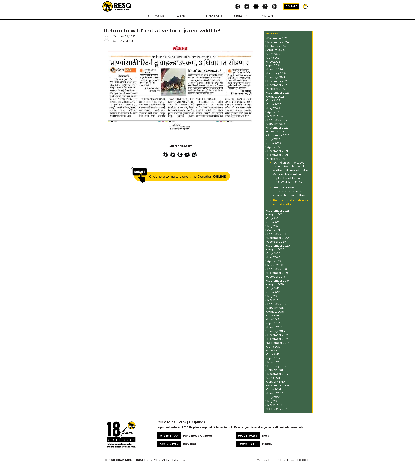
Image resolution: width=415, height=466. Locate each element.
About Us (184, 16)
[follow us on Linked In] (256, 6)
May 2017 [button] (273, 350)
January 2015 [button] (275, 370)
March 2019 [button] (274, 300)
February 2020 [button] (277, 268)
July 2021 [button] (273, 218)
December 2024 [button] (278, 38)
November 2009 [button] (278, 385)
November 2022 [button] (278, 127)
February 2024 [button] (277, 73)
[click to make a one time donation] (180, 174)
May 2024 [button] (273, 61)
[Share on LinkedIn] (187, 154)
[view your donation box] (305, 6)
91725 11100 (169, 435)
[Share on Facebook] (165, 154)
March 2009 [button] (275, 393)
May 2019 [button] (273, 296)
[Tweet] (172, 154)
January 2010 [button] (276, 381)
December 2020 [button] (278, 237)
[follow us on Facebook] (265, 6)
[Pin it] (180, 154)
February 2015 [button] (276, 366)
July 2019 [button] (273, 288)
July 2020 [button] (273, 253)
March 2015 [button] (274, 362)
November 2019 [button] (277, 272)
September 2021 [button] (278, 210)
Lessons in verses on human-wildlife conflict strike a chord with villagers (290, 191)
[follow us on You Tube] (275, 6)
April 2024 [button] (274, 65)
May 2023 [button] (273, 108)
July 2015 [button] (273, 354)
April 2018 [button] (273, 323)
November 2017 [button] (277, 338)
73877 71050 (169, 443)
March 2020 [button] (275, 265)
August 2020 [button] (276, 249)
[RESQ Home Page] (117, 6)
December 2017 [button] (277, 335)
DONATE (291, 6)
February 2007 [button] (277, 408)
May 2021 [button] (273, 226)
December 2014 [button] (277, 373)
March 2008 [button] (275, 405)
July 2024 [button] (273, 53)
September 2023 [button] (278, 92)
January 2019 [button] (276, 307)
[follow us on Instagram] (238, 6)
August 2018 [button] (275, 311)
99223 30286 (248, 435)
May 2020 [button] (273, 257)
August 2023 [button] (275, 96)
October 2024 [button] (276, 46)
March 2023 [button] (275, 116)
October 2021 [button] (276, 158)
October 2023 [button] (276, 88)
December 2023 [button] (278, 81)
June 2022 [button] (274, 143)
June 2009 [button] (274, 389)
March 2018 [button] (274, 327)
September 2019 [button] (278, 280)
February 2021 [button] (276, 234)
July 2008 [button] (273, 397)
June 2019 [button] (274, 292)
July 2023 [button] (273, 100)
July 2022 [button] (273, 139)
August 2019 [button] (275, 284)
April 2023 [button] (274, 112)
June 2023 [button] (274, 104)
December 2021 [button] (277, 151)
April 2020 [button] (274, 261)
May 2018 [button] (273, 319)
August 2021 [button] (275, 214)
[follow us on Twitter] (247, 6)
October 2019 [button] (276, 276)
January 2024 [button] (276, 77)
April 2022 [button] (274, 147)
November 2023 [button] (278, 84)
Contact (266, 16)
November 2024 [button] (278, 42)
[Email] (194, 154)
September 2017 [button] (278, 342)
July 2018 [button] (273, 315)
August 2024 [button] (275, 50)
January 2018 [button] (276, 331)
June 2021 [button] (274, 222)
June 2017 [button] (274, 346)
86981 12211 (248, 443)
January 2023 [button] (276, 123)
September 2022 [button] (278, 135)
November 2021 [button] (277, 154)
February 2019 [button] (276, 303)
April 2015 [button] (273, 358)
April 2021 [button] (273, 230)
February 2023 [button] (277, 119)
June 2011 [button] (273, 377)
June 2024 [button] (274, 57)
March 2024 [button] (275, 69)
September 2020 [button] (278, 245)
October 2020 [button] (276, 241)
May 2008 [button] (273, 401)
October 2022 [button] (276, 131)
